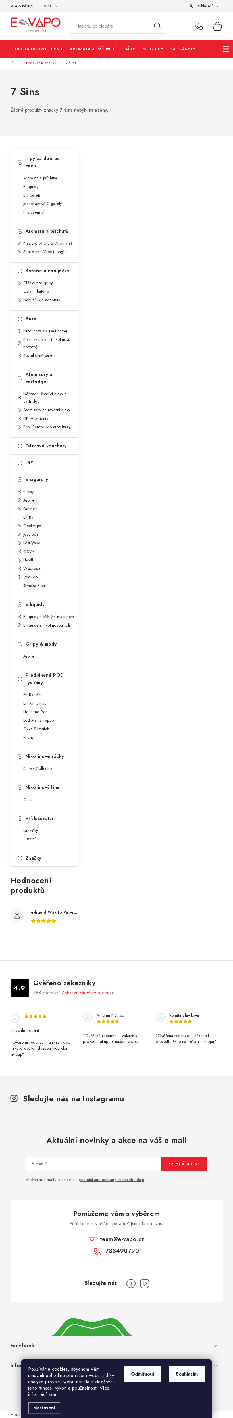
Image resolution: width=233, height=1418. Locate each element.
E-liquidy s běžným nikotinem (48, 616)
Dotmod (30, 508)
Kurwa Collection (38, 768)
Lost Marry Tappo (38, 720)
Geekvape (32, 526)
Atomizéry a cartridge (39, 378)
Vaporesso (32, 568)
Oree (28, 799)
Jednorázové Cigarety (42, 203)
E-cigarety (32, 195)
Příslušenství (34, 212)
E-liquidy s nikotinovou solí (46, 625)
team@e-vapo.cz (122, 1239)
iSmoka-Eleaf (34, 585)
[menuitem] (38, 49)
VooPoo (30, 577)
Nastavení (44, 1408)
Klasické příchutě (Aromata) (47, 243)
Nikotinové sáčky (45, 756)
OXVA (28, 551)
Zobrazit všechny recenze (88, 992)
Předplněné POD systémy (45, 679)
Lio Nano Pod (35, 712)
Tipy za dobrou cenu (43, 162)
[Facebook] (131, 1283)
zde (52, 1394)
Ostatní (29, 839)
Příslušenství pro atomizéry (47, 427)
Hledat (157, 26)
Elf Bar (29, 517)
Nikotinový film (42, 787)
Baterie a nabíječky (48, 270)
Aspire (28, 500)
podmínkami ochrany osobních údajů (111, 1179)
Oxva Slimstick (36, 729)
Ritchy (28, 491)
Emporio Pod (35, 703)
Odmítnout (142, 1374)
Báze (31, 319)
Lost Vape (31, 543)
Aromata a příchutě (40, 178)
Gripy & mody (41, 644)
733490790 (200, 26)
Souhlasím (187, 1374)
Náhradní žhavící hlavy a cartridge (45, 397)
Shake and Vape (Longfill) (46, 252)
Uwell (28, 560)
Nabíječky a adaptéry (42, 300)
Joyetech (30, 534)
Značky (33, 858)
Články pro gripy (38, 283)
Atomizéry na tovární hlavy (46, 410)
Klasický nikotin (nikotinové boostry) (46, 343)
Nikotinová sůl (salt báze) (45, 331)
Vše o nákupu (23, 6)
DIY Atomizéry (36, 418)
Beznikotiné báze (38, 355)
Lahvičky (30, 830)
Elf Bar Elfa (33, 694)
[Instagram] (144, 1283)
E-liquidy (31, 186)
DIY (30, 462)
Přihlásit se (184, 1164)
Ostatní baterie (36, 291)
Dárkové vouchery (46, 446)
